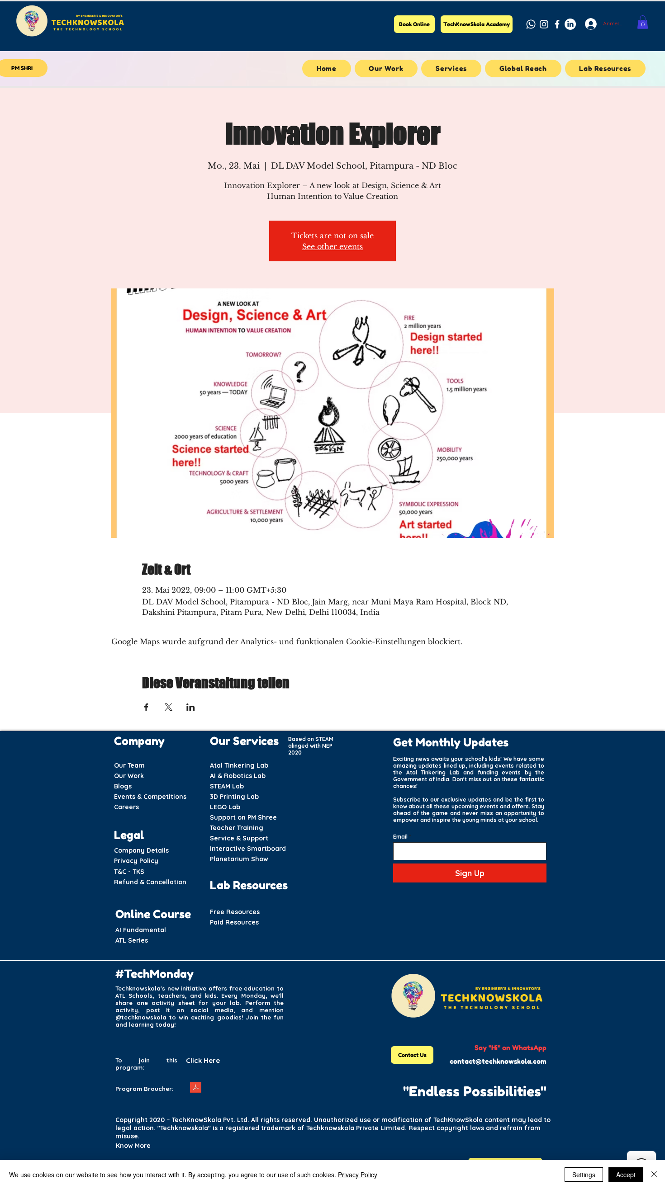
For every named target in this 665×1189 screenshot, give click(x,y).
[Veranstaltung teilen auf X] (168, 707)
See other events (332, 246)
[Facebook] (557, 24)
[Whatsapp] (531, 24)
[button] (642, 22)
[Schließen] (654, 1174)
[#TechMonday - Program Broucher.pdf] (195, 1088)
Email (400, 837)
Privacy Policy (357, 1174)
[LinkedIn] (570, 24)
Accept (626, 1174)
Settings (583, 1174)
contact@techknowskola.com (498, 1061)
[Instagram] (544, 24)
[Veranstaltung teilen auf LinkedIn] (190, 707)
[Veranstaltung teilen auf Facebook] (146, 707)
